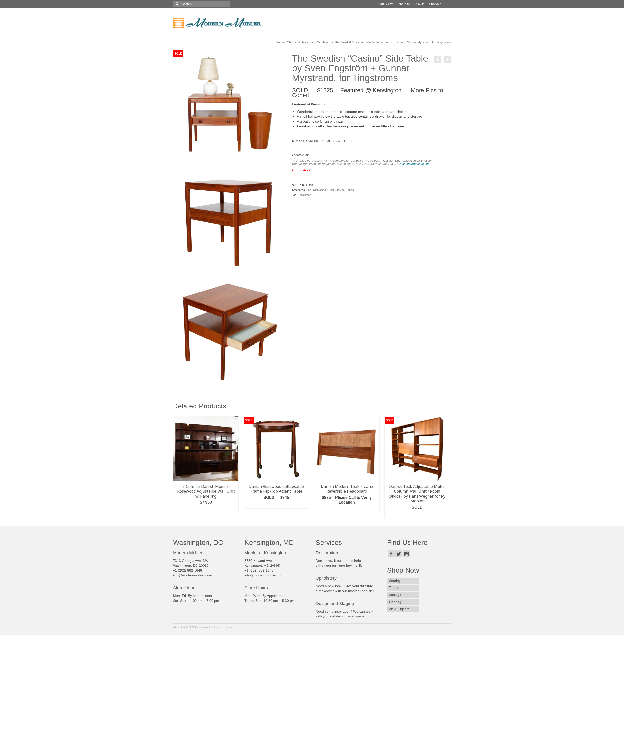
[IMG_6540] (229, 219)
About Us (404, 4)
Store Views (385, 4)
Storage (340, 190)
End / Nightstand (316, 190)
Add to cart (276, 510)
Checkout (435, 4)
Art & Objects (399, 604)
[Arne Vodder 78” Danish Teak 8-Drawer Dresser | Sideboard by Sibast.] (447, 59)
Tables (350, 190)
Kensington (304, 194)
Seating (395, 576)
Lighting (395, 597)
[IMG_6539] (229, 330)
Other (330, 190)
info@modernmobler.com (413, 163)
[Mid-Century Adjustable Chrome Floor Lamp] (437, 59)
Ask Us (419, 4)
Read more (206, 510)
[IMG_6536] (228, 105)
